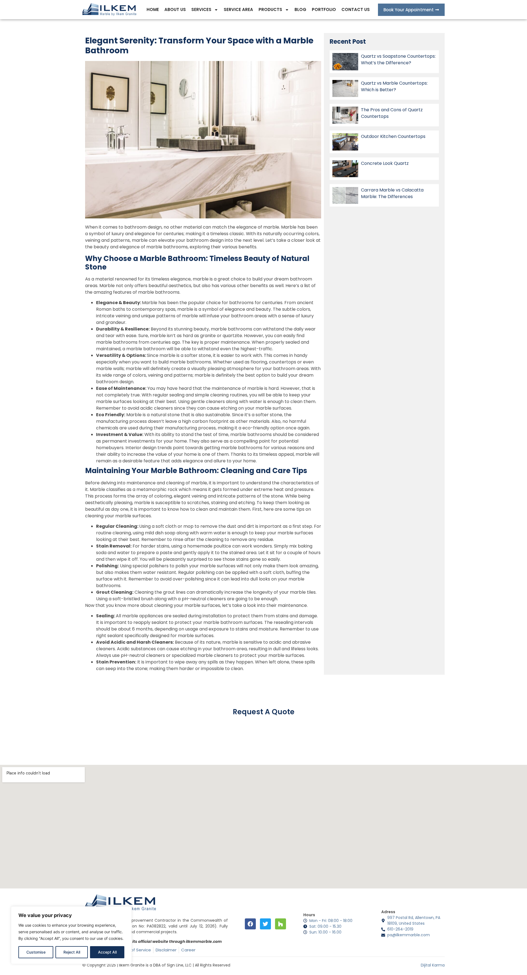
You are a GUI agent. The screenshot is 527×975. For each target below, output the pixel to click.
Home (153, 9)
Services (201, 9)
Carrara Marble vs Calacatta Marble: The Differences (392, 193)
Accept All (107, 952)
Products (270, 9)
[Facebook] (250, 923)
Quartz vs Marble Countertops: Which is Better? (394, 86)
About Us (175, 9)
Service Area (238, 9)
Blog (300, 9)
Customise (36, 952)
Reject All (71, 952)
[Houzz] (280, 923)
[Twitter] (265, 923)
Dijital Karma (433, 965)
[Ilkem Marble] (109, 9)
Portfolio (324, 9)
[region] (71, 935)
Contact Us (355, 9)
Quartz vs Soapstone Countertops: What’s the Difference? (398, 59)
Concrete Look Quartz (385, 163)
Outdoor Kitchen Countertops (393, 136)
